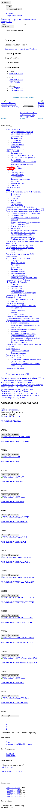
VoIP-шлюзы (16, 203)
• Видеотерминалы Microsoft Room (18, 390)
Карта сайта (10, 756)
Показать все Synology (15, 303)
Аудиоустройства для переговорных (25, 222)
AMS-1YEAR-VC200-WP (12, 482)
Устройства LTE (17, 142)
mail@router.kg (31, 49)
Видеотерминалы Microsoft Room (24, 230)
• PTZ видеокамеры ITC (24, 387)
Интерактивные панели (20, 226)
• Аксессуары (27, 389)
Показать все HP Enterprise (16, 295)
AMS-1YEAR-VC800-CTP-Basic (14, 703)
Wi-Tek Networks (12, 258)
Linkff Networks (17, 250)
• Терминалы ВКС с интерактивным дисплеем (17, 383)
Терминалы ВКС (17, 215)
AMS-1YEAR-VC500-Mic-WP (13, 542)
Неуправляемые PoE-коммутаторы (20, 245)
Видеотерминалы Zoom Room (23, 233)
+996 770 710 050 (16, 74)
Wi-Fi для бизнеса (18, 263)
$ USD (9, 7)
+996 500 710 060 (16, 90)
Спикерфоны (16, 198)
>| (6, 729)
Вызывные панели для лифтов (23, 334)
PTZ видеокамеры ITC (20, 224)
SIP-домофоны (17, 205)
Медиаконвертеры (18, 273)
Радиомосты (16, 140)
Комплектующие (17, 301)
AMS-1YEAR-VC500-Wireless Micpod (17, 642)
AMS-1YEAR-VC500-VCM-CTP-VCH (17, 602)
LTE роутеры (16, 261)
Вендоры (9, 357)
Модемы (14, 312)
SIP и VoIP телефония (14, 192)
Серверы (14, 185)
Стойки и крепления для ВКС (23, 239)
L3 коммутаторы (17, 175)
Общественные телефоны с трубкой (25, 338)
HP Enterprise (11, 282)
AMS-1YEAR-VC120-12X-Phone (15, 441)
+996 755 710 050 (16, 82)
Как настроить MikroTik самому (19, 744)
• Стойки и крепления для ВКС (21, 396)
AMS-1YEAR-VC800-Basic (12, 683)
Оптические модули (19, 276)
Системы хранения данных (22, 164)
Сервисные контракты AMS (22, 237)
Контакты (10, 754)
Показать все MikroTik (15, 149)
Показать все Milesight (15, 355)
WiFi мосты (15, 265)
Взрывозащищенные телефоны (23, 329)
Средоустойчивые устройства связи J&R (22, 319)
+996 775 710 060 (16, 88)
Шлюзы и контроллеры (20, 179)
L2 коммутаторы (17, 172)
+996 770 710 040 (16, 80)
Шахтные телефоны (19, 342)
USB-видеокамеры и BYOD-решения (26, 213)
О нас (8, 742)
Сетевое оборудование (20, 351)
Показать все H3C (13, 188)
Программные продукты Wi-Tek (24, 278)
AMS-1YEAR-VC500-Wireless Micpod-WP (19, 663)
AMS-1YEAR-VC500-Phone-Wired (15, 562)
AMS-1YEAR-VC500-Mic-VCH (14, 522)
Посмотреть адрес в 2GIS (15, 49)
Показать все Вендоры (15, 368)
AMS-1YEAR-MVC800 (11, 421)
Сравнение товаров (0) (10, 410)
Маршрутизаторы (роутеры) (22, 132)
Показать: (5, 414)
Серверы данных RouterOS (22, 134)
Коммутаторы (16, 138)
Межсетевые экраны (19, 183)
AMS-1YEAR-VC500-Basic (12, 502)
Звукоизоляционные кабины (22, 336)
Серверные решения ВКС (21, 235)
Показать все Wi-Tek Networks (18, 280)
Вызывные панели (18, 331)
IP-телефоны (16, 194)
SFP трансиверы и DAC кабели (23, 162)
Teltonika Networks (13, 306)
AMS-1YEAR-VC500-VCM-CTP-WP (16, 622)
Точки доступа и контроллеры (23, 157)
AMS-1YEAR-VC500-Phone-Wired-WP (17, 582)
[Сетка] (4, 408)
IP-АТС (14, 200)
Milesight (9, 349)
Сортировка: (6, 412)
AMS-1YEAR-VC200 (10, 461)
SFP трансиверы (17, 145)
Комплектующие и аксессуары (23, 293)
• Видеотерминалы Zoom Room (16, 392)
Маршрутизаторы (18, 310)
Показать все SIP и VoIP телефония (20, 207)
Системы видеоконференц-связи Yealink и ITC (25, 209)
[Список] (2, 408)
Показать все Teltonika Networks (19, 316)
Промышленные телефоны (22, 340)
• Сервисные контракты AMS (26, 395)
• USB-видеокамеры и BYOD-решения (22, 379)
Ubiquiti (9, 151)
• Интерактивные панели (19, 388)
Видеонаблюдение (18, 353)
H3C (7, 170)
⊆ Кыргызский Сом (14, 9)
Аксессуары (15, 147)
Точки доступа (17, 136)
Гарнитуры (15, 196)
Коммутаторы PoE (18, 271)
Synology (9, 297)
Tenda (8, 190)
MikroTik (9, 130)
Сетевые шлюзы (17, 314)
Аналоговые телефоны (20, 323)
